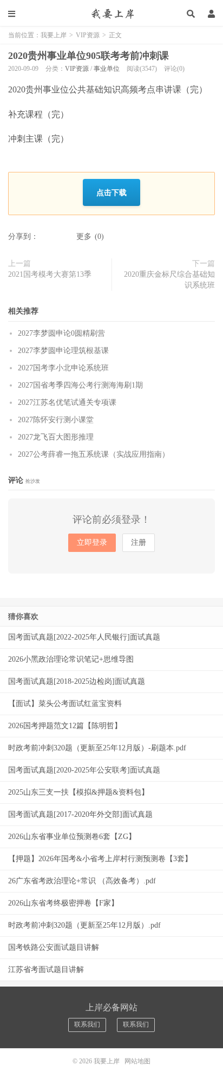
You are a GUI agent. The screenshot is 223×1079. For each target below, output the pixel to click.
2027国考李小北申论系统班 (63, 368)
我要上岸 (111, 13)
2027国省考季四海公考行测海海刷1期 (80, 385)
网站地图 (137, 1061)
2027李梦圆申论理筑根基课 (63, 351)
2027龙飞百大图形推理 (56, 437)
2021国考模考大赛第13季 (49, 274)
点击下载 (111, 192)
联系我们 (87, 1024)
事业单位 (107, 68)
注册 (138, 542)
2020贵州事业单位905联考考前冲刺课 (88, 55)
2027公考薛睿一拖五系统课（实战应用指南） (93, 454)
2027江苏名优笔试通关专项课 (67, 402)
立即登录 (92, 542)
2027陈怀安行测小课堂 (56, 420)
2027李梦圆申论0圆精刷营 (61, 333)
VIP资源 (88, 35)
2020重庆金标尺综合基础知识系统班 (169, 279)
